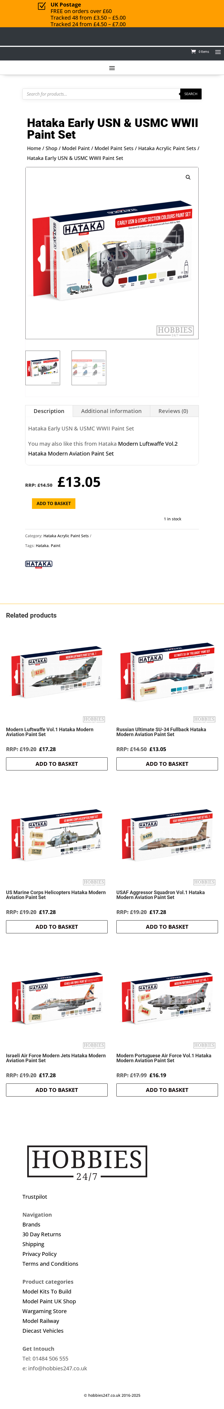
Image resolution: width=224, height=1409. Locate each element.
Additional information (111, 411)
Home (34, 148)
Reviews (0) (173, 411)
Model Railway (40, 1321)
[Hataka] (38, 566)
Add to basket (54, 503)
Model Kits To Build (46, 1291)
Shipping (33, 1244)
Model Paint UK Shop (49, 1301)
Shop (51, 148)
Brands (31, 1224)
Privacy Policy (39, 1254)
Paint (55, 545)
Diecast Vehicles (43, 1330)
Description (49, 411)
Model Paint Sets (114, 148)
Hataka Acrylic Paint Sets (167, 148)
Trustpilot (34, 1196)
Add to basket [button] (57, 763)
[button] (188, 177)
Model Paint (76, 148)
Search (191, 93)
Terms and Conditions (50, 1263)
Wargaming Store (44, 1311)
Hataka (42, 545)
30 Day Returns (41, 1234)
